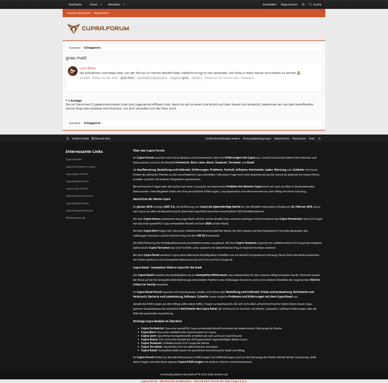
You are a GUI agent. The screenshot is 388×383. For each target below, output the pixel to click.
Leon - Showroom (243, 78)
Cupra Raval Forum (77, 181)
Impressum (299, 138)
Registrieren (101, 13)
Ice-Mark (85, 78)
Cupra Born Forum (77, 174)
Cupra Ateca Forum (77, 203)
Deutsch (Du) (102, 138)
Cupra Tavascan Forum (79, 210)
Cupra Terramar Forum (79, 196)
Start (312, 138)
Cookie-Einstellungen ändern (222, 138)
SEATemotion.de (75, 218)
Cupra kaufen (74, 159)
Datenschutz (281, 138)
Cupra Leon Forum (77, 188)
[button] (101, 4)
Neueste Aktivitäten (79, 13)
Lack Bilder (88, 68)
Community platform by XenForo (194, 374)
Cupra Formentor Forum (80, 166)
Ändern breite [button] (80, 138)
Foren (93, 4)
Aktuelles (114, 4)
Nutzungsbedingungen (257, 138)
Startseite (75, 4)
